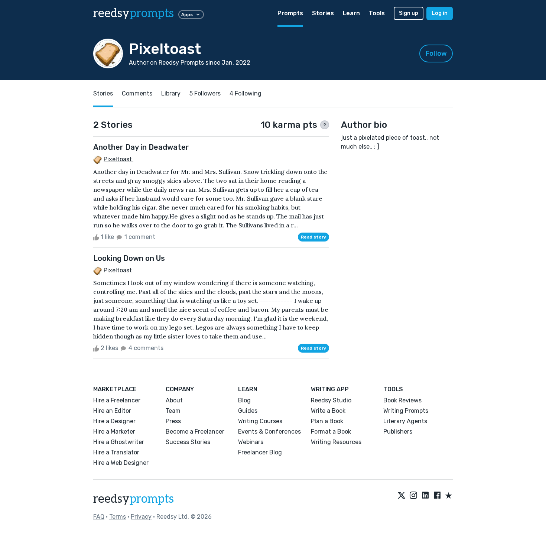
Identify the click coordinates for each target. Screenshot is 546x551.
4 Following (245, 93)
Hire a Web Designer (121, 462)
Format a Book (331, 431)
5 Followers (205, 93)
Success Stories (188, 441)
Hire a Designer (114, 421)
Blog (244, 400)
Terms (117, 516)
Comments (137, 93)
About (174, 400)
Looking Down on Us (129, 258)
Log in (440, 13)
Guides (247, 410)
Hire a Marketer (114, 431)
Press (173, 421)
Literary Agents (405, 421)
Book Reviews (402, 400)
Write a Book (328, 410)
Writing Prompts (405, 410)
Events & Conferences (269, 431)
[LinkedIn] (425, 496)
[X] (401, 496)
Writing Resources (336, 441)
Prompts (290, 13)
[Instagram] (413, 496)
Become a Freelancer (195, 431)
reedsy (133, 13)
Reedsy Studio (331, 400)
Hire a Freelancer (116, 400)
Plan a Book (327, 421)
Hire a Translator (116, 452)
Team (173, 410)
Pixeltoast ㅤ (118, 159)
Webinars (250, 441)
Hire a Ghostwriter (118, 441)
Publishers (397, 431)
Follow (436, 53)
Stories (323, 13)
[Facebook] (437, 496)
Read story (313, 237)
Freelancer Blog (260, 452)
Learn (351, 13)
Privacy (141, 516)
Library (171, 93)
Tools (377, 13)
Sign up (408, 13)
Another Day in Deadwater (141, 147)
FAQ (98, 516)
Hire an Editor (112, 410)
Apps (187, 14)
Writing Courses (260, 421)
